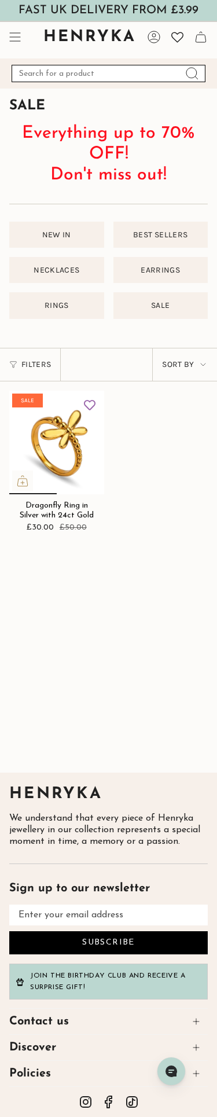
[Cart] (201, 37)
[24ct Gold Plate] (66, 347)
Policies (30, 1073)
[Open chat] (171, 1071)
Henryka (55, 794)
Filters (36, 364)
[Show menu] (15, 37)
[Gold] (167, 357)
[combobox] (108, 73)
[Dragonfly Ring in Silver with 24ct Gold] (56, 443)
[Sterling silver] (49, 347)
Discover (32, 1047)
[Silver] (151, 357)
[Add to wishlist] (89, 405)
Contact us (39, 1021)
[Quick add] (22, 481)
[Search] (192, 73)
